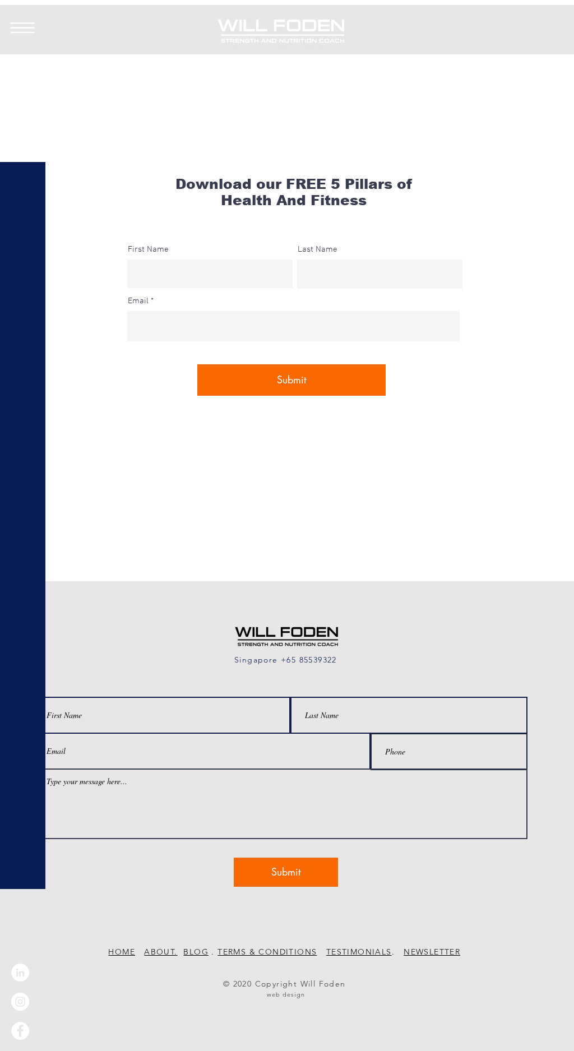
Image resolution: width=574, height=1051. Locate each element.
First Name (148, 250)
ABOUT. (160, 952)
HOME (121, 952)
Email (138, 301)
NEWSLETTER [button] (432, 952)
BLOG (196, 952)
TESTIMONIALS (359, 952)
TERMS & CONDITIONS (267, 952)
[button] (23, 27)
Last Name (317, 250)
